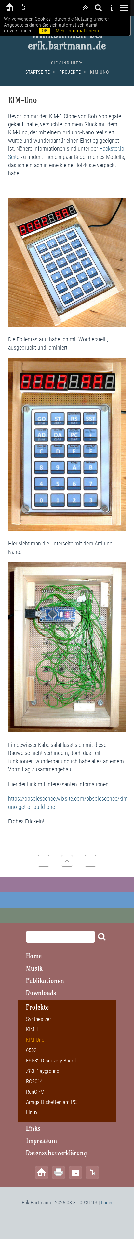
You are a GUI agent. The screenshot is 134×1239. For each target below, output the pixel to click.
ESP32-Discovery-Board (51, 1060)
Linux (31, 1112)
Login (106, 1202)
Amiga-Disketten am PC (51, 1102)
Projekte (70, 72)
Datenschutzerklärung (56, 1153)
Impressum (41, 1141)
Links (33, 1128)
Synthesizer (38, 1019)
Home (34, 956)
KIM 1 (32, 1029)
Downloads (41, 993)
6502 (31, 1050)
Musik (34, 968)
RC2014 (34, 1081)
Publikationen (45, 981)
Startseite (37, 72)
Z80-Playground (42, 1071)
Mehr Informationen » (78, 31)
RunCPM (35, 1091)
